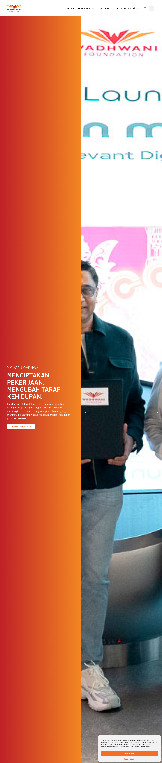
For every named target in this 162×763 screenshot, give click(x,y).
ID (152, 8)
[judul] (126, 759)
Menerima (129, 753)
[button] (145, 8)
